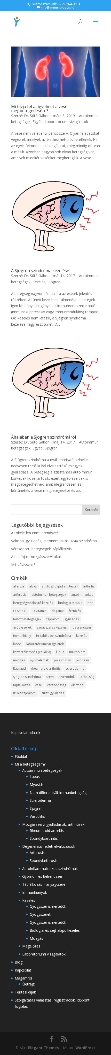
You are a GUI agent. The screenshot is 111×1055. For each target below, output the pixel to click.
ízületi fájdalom (24, 693)
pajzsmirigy (62, 660)
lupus (60, 652)
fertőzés (75, 611)
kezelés (81, 635)
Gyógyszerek (40, 914)
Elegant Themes (43, 1047)
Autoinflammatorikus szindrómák (50, 868)
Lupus (35, 776)
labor (17, 644)
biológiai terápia (70, 603)
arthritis (88, 586)
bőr (90, 603)
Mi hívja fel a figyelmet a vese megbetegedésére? (39, 108)
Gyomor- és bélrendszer (42, 876)
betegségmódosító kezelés (33, 603)
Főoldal (21, 756)
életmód (77, 685)
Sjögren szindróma (27, 677)
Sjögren (53, 281)
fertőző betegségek (27, 619)
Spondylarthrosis (44, 860)
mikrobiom (77, 652)
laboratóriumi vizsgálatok (45, 644)
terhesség (87, 677)
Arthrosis (37, 852)
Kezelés (39, 281)
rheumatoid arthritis (45, 668)
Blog (18, 962)
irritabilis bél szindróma (53, 635)
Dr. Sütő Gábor (36, 115)
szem (50, 677)
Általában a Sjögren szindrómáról (43, 437)
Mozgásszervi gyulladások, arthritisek (53, 824)
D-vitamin (39, 611)
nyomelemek (39, 660)
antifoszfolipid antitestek (60, 586)
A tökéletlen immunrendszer (34, 532)
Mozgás (36, 938)
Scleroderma (40, 800)
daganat (58, 611)
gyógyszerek (22, 627)
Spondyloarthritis (44, 838)
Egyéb (38, 121)
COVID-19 (20, 611)
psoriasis (82, 660)
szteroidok (67, 677)
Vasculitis (37, 816)
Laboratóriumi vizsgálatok (66, 121)
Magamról (23, 978)
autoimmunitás (82, 594)
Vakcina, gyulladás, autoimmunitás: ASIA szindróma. (54, 540)
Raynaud (19, 668)
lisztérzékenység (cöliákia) (32, 652)
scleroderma (75, 668)
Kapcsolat (23, 970)
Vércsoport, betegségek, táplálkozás (41, 548)
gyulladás (72, 619)
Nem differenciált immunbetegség (58, 792)
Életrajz (28, 984)
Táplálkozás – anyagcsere (43, 884)
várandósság (56, 685)
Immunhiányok (34, 892)
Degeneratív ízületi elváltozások (48, 846)
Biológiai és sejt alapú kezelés (55, 930)
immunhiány (22, 635)
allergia (18, 586)
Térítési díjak (25, 992)
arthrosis (19, 594)
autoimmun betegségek (48, 594)
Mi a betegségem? (30, 764)
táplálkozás (21, 685)
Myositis (37, 784)
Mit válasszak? (23, 564)
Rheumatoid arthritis (47, 830)
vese (38, 685)
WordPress (85, 1047)
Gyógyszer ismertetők (48, 906)
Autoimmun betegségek (42, 770)
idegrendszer (81, 627)
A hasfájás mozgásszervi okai (36, 556)
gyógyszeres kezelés (52, 627)
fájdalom (53, 619)
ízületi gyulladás (52, 693)
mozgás (19, 660)
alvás (33, 586)
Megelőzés (31, 946)
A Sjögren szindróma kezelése (40, 270)
